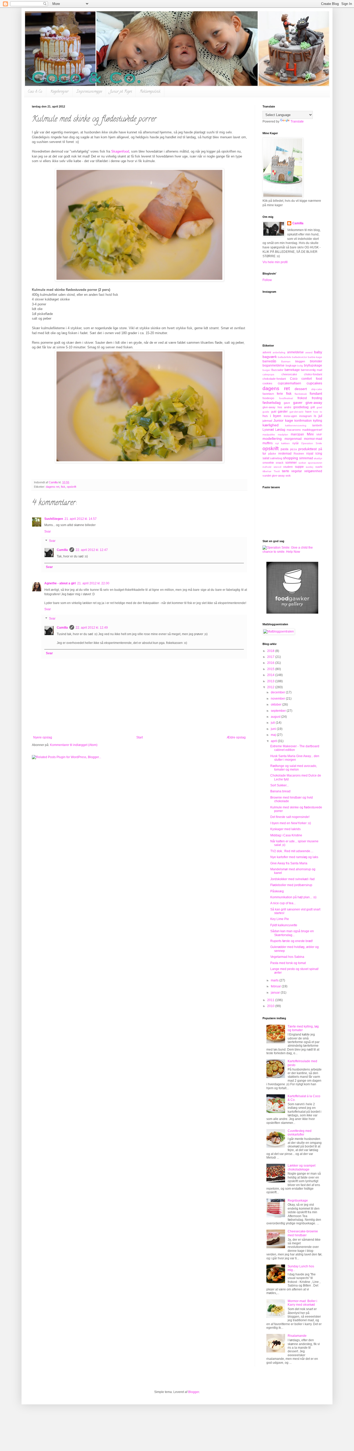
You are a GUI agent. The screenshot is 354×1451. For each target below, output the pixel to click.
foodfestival (286, 398)
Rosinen (299, 453)
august (276, 717)
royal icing (314, 453)
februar (276, 986)
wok (288, 475)
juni (274, 729)
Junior (278, 420)
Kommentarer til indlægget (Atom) (73, 745)
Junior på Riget (121, 92)
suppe (299, 467)
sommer (291, 462)
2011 (271, 1000)
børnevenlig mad (311, 369)
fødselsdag (272, 402)
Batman (286, 361)
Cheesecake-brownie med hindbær (303, 1233)
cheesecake (289, 374)
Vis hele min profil (275, 262)
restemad (285, 453)
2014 (271, 675)
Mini (310, 434)
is (315, 416)
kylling (317, 420)
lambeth (317, 425)
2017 (271, 657)
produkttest (307, 449)
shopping (290, 458)
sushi (318, 466)
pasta (284, 449)
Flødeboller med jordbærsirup (291, 885)
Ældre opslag (236, 737)
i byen (275, 416)
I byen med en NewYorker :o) (290, 823)
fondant (316, 393)
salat (266, 458)
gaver (297, 402)
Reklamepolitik (150, 92)
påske (272, 453)
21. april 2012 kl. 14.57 (81, 519)
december (278, 692)
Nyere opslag (42, 737)
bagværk (270, 357)
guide (266, 411)
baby (318, 352)
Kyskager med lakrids (285, 829)
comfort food (311, 378)
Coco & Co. (35, 92)
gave (287, 402)
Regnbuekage (298, 1200)
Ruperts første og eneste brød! (291, 941)
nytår (295, 443)
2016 (271, 663)
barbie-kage (315, 357)
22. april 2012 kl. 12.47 (92, 550)
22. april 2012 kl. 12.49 (92, 627)
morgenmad (293, 439)
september (279, 711)
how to (317, 411)
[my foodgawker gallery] (292, 612)
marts (275, 980)
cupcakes (314, 383)
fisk (63, 486)
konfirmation (303, 420)
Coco (294, 378)
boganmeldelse (274, 365)
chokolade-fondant (274, 378)
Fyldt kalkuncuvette (283, 925)
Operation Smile (311, 443)
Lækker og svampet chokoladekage (301, 1167)
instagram (305, 416)
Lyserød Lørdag (274, 430)
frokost (302, 398)
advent (267, 352)
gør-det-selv (296, 411)
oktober (276, 704)
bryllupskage (313, 365)
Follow (267, 280)
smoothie (268, 462)
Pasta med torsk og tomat (288, 963)
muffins (268, 443)
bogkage (291, 365)
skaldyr (318, 458)
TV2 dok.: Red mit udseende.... (291, 851)
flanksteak (301, 393)
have (308, 411)
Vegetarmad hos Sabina (287, 957)
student (288, 466)
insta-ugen (290, 416)
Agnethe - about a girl (60, 583)
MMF (319, 434)
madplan (283, 434)
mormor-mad (313, 439)
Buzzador (277, 369)
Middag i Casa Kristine (286, 835)
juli (273, 722)
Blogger (193, 1392)
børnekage (292, 370)
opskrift (71, 486)
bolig (300, 365)
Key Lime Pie (279, 919)
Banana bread (280, 791)
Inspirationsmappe (89, 92)
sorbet (302, 462)
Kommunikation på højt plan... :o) (293, 897)
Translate (297, 121)
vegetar (296, 471)
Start (139, 737)
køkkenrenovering (295, 425)
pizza (293, 449)
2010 (271, 1006)
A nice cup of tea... (283, 903)
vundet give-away (274, 475)
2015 (271, 669)
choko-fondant (313, 374)
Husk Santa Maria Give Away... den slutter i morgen (294, 758)
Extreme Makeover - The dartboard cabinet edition (294, 748)
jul (320, 416)
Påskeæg (277, 891)
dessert (301, 389)
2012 (271, 687)
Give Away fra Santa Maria (288, 863)
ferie (280, 394)
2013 (271, 681)
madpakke (269, 434)
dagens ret (52, 486)
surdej (309, 466)
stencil (277, 466)
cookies (267, 383)
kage (289, 420)
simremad (306, 458)
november (278, 698)
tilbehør (267, 471)
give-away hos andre (277, 407)
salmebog (276, 458)
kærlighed (271, 425)
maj (274, 735)
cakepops (268, 374)
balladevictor (299, 357)
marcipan (297, 434)
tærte (285, 471)
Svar (47, 531)
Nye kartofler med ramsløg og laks (294, 857)
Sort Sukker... (279, 785)
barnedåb (269, 361)
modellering (272, 438)
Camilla (62, 550)
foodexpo (268, 398)
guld (273, 411)
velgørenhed (313, 471)
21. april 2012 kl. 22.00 (93, 583)
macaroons (294, 429)
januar (276, 992)
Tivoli (277, 471)
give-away (314, 402)
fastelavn (268, 393)
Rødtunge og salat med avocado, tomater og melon (293, 767)
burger (266, 370)
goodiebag (301, 407)
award (309, 352)
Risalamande (297, 1336)
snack (280, 462)
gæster (283, 411)
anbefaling (279, 352)
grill (312, 407)
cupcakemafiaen (289, 383)
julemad (267, 420)
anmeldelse (295, 352)
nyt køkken (282, 443)
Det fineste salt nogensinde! (289, 817)
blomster (316, 361)
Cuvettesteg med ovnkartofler (299, 1132)
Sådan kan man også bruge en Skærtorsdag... (292, 933)
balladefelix (284, 357)
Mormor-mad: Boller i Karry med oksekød (302, 1302)
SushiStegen (53, 519)
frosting (317, 398)
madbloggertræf (312, 429)
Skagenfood (120, 151)
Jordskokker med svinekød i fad (292, 879)
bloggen (300, 361)
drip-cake (316, 389)
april (274, 741)
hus (265, 416)
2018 (271, 651)
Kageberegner (59, 92)
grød (319, 407)
